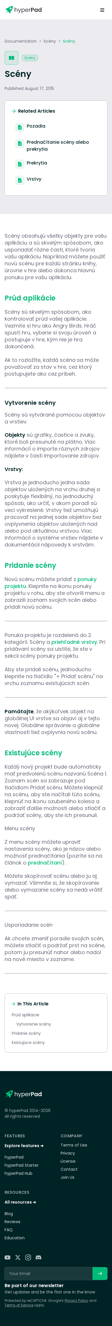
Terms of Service (19, 1305)
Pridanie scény (26, 1033)
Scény (50, 41)
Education (15, 1238)
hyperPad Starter (21, 1165)
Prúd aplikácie (25, 1015)
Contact (69, 1169)
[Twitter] (18, 1257)
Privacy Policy (76, 1300)
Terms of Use (74, 1145)
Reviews (12, 1222)
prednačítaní (45, 862)
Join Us (67, 1177)
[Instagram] (28, 1257)
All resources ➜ (20, 1202)
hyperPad (14, 1157)
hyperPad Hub (18, 1173)
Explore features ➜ (24, 1146)
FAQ (9, 1230)
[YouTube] (7, 1257)
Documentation (21, 41)
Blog (9, 1214)
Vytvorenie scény (33, 1024)
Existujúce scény (28, 1042)
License (68, 1161)
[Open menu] (102, 10)
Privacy (68, 1153)
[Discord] (38, 1257)
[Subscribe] (99, 1273)
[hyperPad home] (23, 1094)
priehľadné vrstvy (74, 642)
